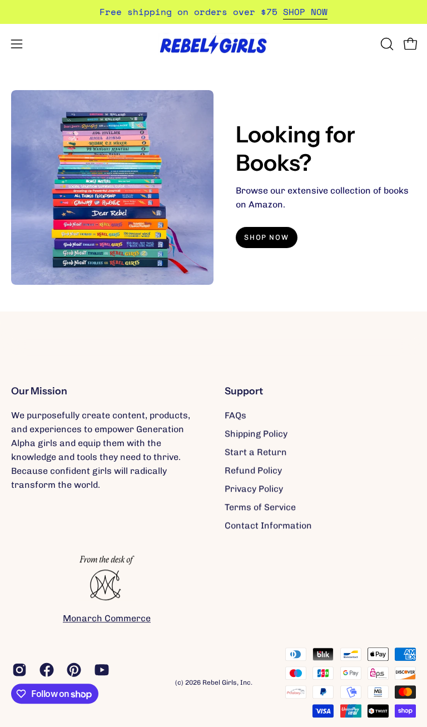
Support (244, 391)
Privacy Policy (254, 488)
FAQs (235, 415)
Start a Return (256, 452)
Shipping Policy (256, 433)
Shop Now (266, 237)
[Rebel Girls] (213, 43)
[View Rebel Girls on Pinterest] (72, 669)
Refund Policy (253, 470)
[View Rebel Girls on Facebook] (44, 669)
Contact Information (268, 525)
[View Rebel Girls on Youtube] (99, 669)
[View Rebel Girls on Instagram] (17, 669)
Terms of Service (260, 507)
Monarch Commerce (107, 618)
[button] (386, 44)
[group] (213, 12)
